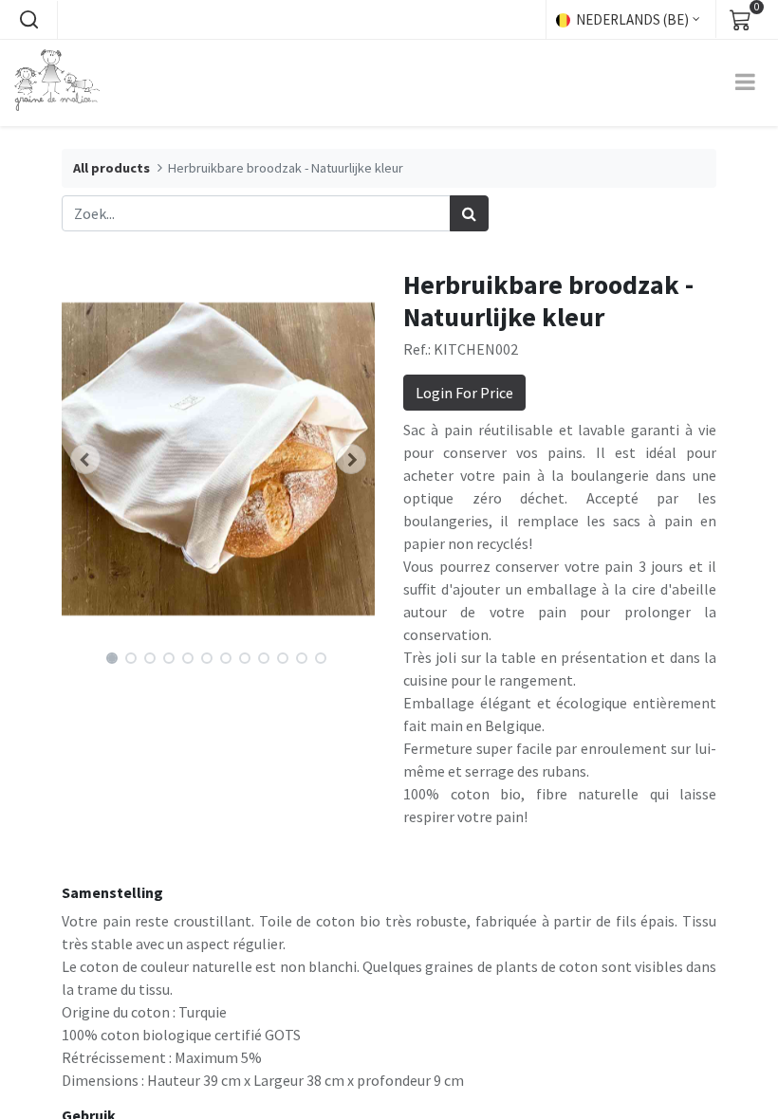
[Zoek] (469, 213)
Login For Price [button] (464, 392)
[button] (28, 20)
